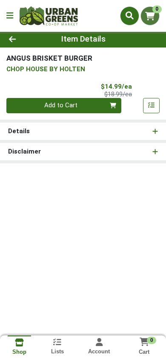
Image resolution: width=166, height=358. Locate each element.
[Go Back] (25, 39)
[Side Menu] (9, 15)
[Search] (130, 16)
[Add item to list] (151, 105)
